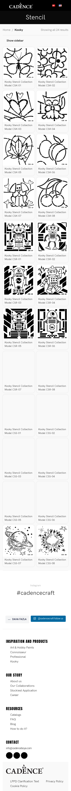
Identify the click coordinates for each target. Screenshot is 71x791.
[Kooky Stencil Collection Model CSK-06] (52, 150)
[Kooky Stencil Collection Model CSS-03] (19, 454)
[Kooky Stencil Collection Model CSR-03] (19, 280)
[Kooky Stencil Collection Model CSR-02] (52, 237)
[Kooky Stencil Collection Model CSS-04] (52, 454)
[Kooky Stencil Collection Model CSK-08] (52, 193)
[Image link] (25, 769)
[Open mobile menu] (4, 5)
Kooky (19, 30)
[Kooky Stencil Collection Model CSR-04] (52, 280)
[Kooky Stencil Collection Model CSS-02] (52, 410)
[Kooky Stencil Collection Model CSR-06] (52, 323)
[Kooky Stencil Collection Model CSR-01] (19, 237)
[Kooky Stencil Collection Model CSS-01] (19, 410)
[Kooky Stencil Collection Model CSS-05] (19, 497)
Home (6, 30)
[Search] (67, 5)
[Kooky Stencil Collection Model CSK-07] (19, 193)
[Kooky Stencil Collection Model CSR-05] (19, 323)
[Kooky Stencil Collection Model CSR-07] (19, 367)
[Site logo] (21, 5)
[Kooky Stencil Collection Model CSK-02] (52, 63)
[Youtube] (24, 755)
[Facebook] (9, 755)
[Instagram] (16, 755)
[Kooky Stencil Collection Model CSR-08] (52, 367)
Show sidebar (15, 40)
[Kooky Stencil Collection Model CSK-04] (52, 106)
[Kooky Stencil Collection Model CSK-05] (19, 150)
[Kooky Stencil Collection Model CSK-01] (19, 63)
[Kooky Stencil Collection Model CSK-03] (19, 106)
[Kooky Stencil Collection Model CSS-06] (52, 497)
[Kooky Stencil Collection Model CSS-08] (52, 541)
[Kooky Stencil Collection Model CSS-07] (19, 541)
